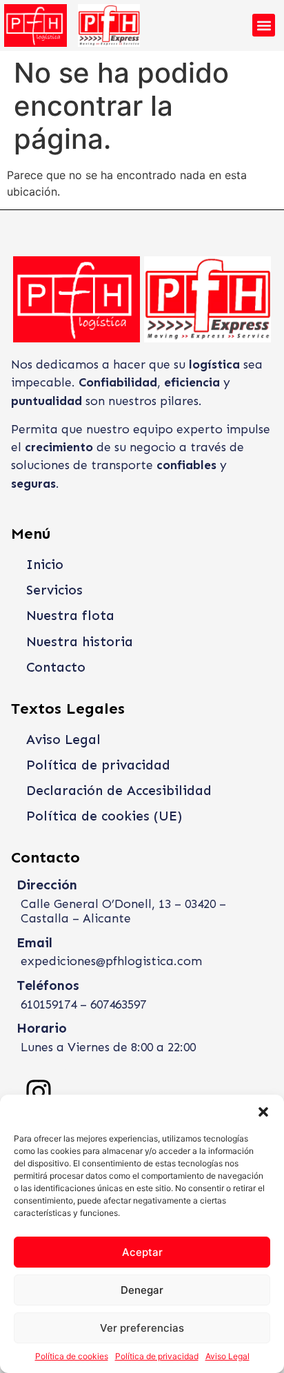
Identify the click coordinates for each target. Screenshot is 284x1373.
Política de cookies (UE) (104, 816)
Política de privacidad (157, 1356)
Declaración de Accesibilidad (119, 790)
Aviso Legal (227, 1356)
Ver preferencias (142, 1327)
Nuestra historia (79, 642)
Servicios (54, 590)
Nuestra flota (70, 615)
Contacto (55, 667)
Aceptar (142, 1252)
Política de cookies (71, 1356)
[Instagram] (38, 1091)
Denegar (142, 1290)
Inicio (44, 564)
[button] (263, 1112)
